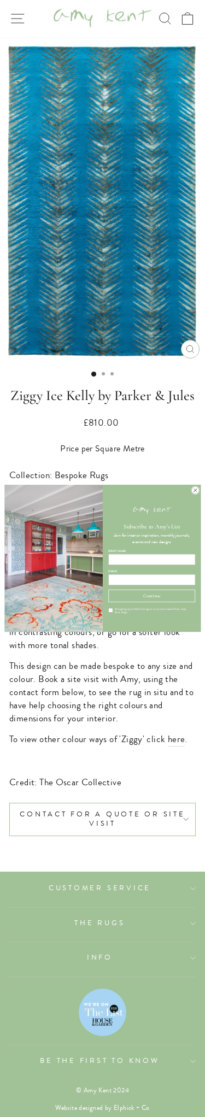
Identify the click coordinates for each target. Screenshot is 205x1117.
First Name (117, 551)
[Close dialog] (195, 490)
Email (113, 571)
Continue (151, 595)
